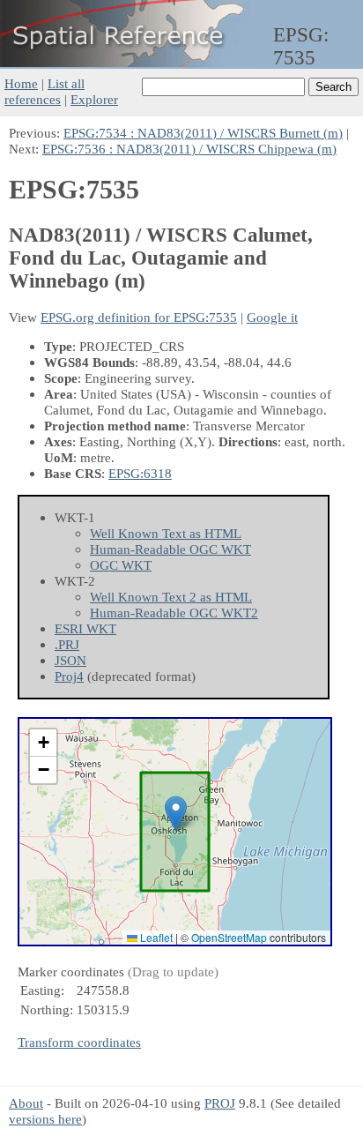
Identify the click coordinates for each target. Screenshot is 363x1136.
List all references (44, 91)
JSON (70, 660)
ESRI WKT (85, 628)
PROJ (219, 1102)
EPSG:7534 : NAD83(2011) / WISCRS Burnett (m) (203, 132)
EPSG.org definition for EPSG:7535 (139, 317)
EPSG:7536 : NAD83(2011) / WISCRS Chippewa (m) (189, 148)
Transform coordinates (79, 1042)
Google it (272, 317)
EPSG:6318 (140, 473)
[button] (176, 814)
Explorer (94, 99)
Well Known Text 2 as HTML (171, 596)
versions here (45, 1118)
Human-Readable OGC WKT (170, 549)
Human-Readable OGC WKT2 (174, 612)
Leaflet (155, 937)
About (26, 1102)
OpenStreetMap (229, 937)
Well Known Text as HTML (165, 533)
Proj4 (69, 676)
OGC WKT (121, 564)
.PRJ (67, 644)
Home (21, 83)
